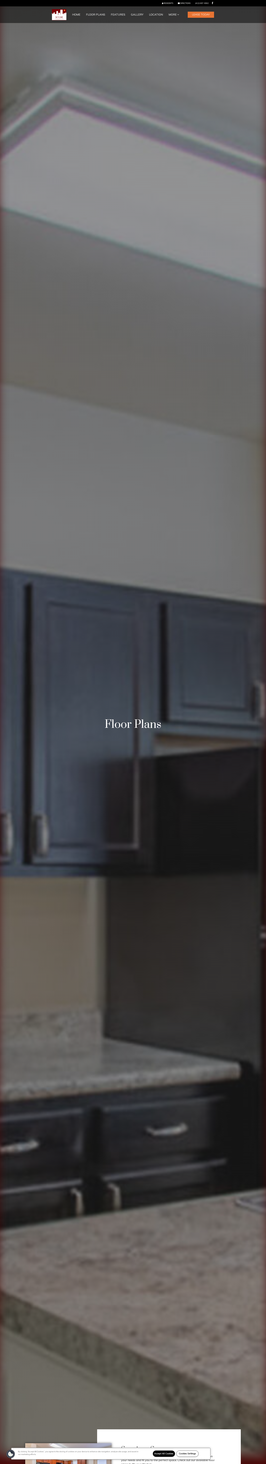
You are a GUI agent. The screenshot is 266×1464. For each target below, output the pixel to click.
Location (156, 14)
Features (118, 14)
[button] (212, 3)
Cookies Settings (187, 1453)
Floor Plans (95, 14)
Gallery (137, 14)
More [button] (173, 14)
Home (76, 14)
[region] (111, 1454)
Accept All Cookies (163, 1453)
